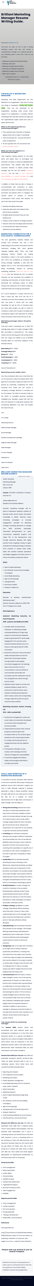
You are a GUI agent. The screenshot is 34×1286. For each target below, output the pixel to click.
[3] (11, 89)
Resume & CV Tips (13, 42)
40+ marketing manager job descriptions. (14, 179)
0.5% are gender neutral (10, 146)
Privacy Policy (19, 1279)
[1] (14, 89)
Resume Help (4, 42)
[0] (17, 89)
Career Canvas (23, 1278)
